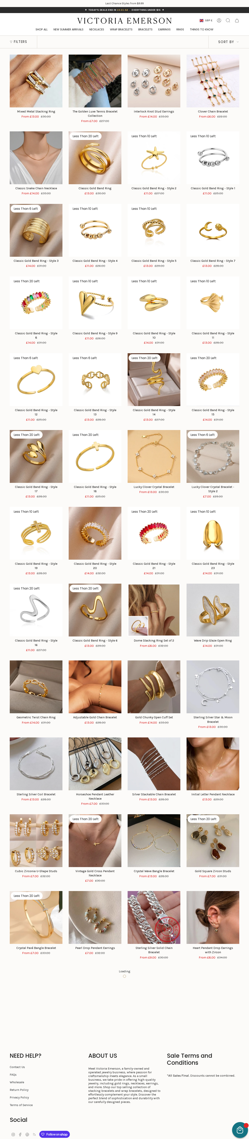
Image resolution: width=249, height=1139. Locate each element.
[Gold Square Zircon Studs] (213, 840)
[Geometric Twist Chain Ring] (36, 686)
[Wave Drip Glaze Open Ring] (213, 610)
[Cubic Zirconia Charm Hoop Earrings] (95, 994)
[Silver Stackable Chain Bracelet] (154, 763)
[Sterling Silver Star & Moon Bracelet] (213, 686)
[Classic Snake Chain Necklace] (36, 157)
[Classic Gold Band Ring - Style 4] (95, 230)
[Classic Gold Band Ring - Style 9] (95, 302)
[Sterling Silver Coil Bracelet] (36, 763)
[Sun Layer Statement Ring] (154, 1071)
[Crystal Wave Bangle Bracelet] (154, 840)
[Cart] (236, 20)
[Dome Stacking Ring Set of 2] (154, 610)
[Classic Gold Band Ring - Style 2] (154, 157)
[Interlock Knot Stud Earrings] (154, 81)
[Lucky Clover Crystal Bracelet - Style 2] (213, 456)
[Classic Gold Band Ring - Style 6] (95, 610)
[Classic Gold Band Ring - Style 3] (36, 230)
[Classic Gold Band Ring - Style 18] (95, 456)
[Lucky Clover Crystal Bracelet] (154, 456)
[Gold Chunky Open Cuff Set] (154, 686)
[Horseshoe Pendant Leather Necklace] (95, 763)
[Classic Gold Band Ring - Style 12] (36, 379)
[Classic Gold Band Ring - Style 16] (36, 610)
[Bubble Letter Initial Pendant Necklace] (95, 1071)
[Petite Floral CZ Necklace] (36, 1071)
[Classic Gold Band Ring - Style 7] (213, 230)
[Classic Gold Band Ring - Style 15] (213, 379)
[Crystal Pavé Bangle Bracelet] (36, 917)
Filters (20, 41)
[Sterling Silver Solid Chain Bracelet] (154, 917)
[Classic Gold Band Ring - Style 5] (154, 230)
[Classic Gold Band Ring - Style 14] (154, 379)
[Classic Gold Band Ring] (95, 157)
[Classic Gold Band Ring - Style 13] (95, 379)
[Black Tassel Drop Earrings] (36, 994)
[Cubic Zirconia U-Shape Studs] (36, 840)
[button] (201, 30)
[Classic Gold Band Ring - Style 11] (213, 302)
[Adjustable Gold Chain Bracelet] (95, 686)
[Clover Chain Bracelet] (213, 81)
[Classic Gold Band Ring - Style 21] (154, 533)
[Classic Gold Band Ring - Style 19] (36, 533)
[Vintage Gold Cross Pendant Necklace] (95, 840)
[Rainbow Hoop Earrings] (154, 994)
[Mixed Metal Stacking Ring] (36, 81)
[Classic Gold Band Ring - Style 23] (213, 533)
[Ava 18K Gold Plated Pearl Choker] (213, 1071)
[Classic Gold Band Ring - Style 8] (36, 302)
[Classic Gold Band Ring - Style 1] (213, 157)
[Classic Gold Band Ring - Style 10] (154, 302)
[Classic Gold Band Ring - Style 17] (36, 456)
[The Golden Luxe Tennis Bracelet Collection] (95, 81)
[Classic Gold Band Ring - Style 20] (95, 533)
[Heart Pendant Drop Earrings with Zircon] (213, 917)
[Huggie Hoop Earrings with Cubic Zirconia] (213, 994)
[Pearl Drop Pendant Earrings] (95, 917)
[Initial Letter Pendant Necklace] (213, 763)
